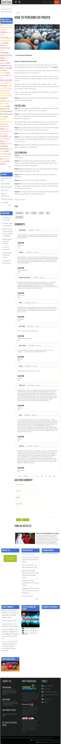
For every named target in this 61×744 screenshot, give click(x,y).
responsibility (3, 139)
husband (3, 72)
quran (2, 133)
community (4, 37)
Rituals (8, 139)
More (9, 166)
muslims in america (4, 99)
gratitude (2, 63)
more (9, 205)
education (4, 47)
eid (27, 213)
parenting (4, 114)
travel (1, 156)
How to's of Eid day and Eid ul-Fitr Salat (47, 534)
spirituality (4, 148)
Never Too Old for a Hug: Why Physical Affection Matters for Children (30, 560)
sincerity (2, 143)
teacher (6, 151)
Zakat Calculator (48, 686)
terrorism (7, 153)
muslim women (4, 104)
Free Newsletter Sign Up (51, 692)
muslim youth (4, 110)
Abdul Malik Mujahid (6, 187)
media (2, 88)
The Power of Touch (28, 554)
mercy (7, 88)
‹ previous (25, 476)
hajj (5, 63)
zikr (6, 164)
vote (9, 156)
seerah (6, 141)
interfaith (2, 75)
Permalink (38, 230)
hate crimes (8, 65)
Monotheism (3, 90)
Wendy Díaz (4, 190)
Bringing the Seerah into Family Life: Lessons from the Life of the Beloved (30, 591)
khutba (6, 83)
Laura (9, 83)
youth (2, 163)
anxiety (10, 27)
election (2, 50)
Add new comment (20, 199)
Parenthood (8, 111)
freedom (2, 60)
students (10, 149)
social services (9, 144)
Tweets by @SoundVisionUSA (49, 553)
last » (54, 476)
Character (3, 29)
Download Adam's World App (49, 695)
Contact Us (47, 699)
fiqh (48, 213)
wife (8, 158)
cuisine (2, 40)
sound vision (4, 146)
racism (6, 134)
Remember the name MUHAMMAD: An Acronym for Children (30, 583)
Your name (19, 484)
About (45, 2)
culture (5, 40)
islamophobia (6, 80)
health (2, 68)
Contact (51, 2)
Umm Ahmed (4, 202)
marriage (3, 85)
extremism (3, 55)
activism (6, 24)
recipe (9, 136)
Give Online (47, 689)
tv (3, 156)
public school (9, 131)
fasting (2, 58)
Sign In (46, 702)
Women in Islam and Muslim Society (7, 255)
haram (2, 65)
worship (6, 161)
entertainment (4, 52)
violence (6, 156)
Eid (18, 13)
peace (6, 116)
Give (56, 2)
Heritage (9, 68)
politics (8, 126)
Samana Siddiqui (5, 184)
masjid (9, 85)
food (6, 57)
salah (41, 213)
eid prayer (19, 213)
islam (6, 75)
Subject (18, 497)
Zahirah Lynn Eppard (7, 199)
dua (6, 45)
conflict (10, 38)
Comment (19, 504)
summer (2, 151)
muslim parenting (6, 95)
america (7, 27)
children (3, 32)
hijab (1, 70)
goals (7, 61)
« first (19, 476)
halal (8, 63)
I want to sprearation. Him (9, 620)
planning (2, 124)
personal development (4, 120)
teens (2, 153)
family (9, 55)
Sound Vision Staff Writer (24, 55)
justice (2, 82)
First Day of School (27, 596)
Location (18, 491)
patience (2, 117)
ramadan (4, 136)
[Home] (7, 2)
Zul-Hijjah (19, 217)
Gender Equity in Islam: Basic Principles (7, 241)
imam (8, 73)
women (2, 161)
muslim (8, 90)
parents (10, 114)
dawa (9, 40)
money (10, 88)
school (2, 141)
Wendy (4, 159)
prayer (34, 213)
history (5, 70)
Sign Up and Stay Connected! (10, 558)
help (5, 68)
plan (10, 121)
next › (50, 476)
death (1, 43)
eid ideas (55, 67)
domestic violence (4, 43)
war (1, 158)
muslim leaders (5, 92)
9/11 (1, 25)
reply (18, 246)
